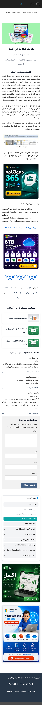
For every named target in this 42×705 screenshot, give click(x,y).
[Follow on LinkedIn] (15, 684)
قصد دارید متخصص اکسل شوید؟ (25, 514)
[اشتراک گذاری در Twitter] (23, 277)
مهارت (24, 298)
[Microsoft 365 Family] (21, 251)
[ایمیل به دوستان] (18, 277)
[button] (38, 4)
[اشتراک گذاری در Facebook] (29, 277)
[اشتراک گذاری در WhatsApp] (34, 277)
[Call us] (18, 684)
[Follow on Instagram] (29, 684)
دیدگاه (34, 431)
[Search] (32, 4)
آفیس (35, 293)
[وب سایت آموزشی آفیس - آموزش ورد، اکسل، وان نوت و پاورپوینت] (21, 4)
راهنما (7, 293)
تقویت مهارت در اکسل (29, 518)
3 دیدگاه (21, 64)
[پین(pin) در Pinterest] (12, 277)
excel (6, 288)
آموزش (28, 293)
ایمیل (34, 462)
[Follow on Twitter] (24, 684)
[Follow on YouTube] (12, 684)
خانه (35, 12)
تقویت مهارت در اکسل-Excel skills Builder (21, 227)
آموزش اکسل (27, 12)
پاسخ (3, 372)
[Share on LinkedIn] (7, 277)
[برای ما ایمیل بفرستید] (21, 684)
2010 (12, 288)
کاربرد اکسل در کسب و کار (27, 509)
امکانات (14, 293)
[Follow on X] (27, 684)
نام (35, 451)
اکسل (21, 293)
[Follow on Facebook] (32, 684)
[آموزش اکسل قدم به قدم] (21, 583)
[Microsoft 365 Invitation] (21, 181)
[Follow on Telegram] (9, 684)
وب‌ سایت (34, 473)
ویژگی (17, 298)
